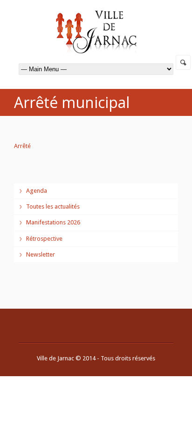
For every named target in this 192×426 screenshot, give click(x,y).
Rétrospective (44, 238)
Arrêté (22, 145)
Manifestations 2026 (53, 222)
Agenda (36, 190)
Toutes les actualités (53, 206)
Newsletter (40, 254)
